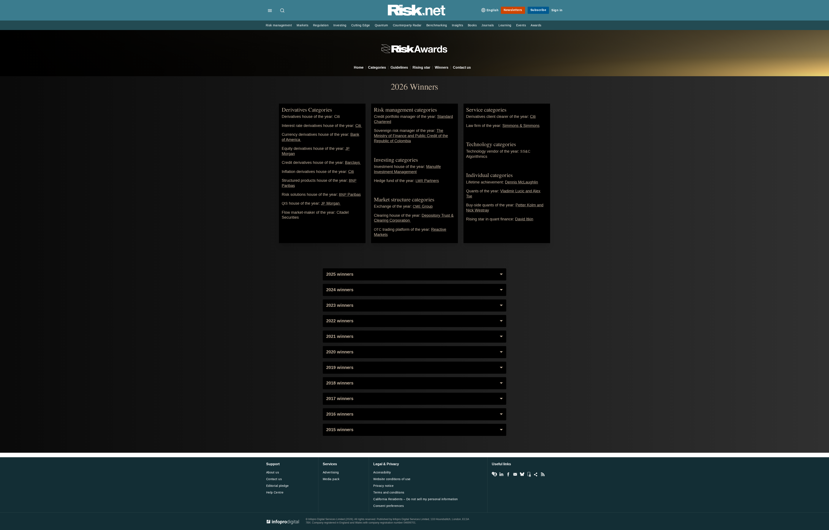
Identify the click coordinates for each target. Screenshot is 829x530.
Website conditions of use (392, 479)
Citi (358, 125)
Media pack (331, 479)
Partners (427, 180)
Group (423, 206)
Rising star (421, 67)
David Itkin (524, 219)
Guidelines (399, 67)
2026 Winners (414, 86)
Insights (457, 25)
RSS (542, 474)
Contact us (462, 67)
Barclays (353, 162)
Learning (504, 25)
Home (359, 67)
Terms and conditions (388, 492)
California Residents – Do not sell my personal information (415, 499)
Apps (529, 474)
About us (272, 472)
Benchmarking (436, 25)
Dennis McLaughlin (521, 182)
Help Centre (275, 492)
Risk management (279, 25)
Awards (536, 25)
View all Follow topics (494, 474)
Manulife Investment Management (407, 169)
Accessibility (382, 472)
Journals (487, 25)
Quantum (381, 25)
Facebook (508, 474)
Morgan (331, 203)
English (493, 10)
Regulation (321, 25)
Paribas (350, 194)
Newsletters (513, 10)
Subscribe (538, 10)
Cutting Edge (360, 25)
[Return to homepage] (417, 15)
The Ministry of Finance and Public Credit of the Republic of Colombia (411, 136)
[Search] (282, 10)
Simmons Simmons (520, 125)
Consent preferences (388, 506)
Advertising (331, 472)
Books (472, 25)
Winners (441, 67)
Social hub (535, 474)
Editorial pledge (277, 486)
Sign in (557, 10)
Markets (302, 25)
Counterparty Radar (407, 25)
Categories (377, 67)
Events (521, 25)
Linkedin (501, 474)
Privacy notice (383, 486)
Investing (339, 25)
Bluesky (522, 474)
